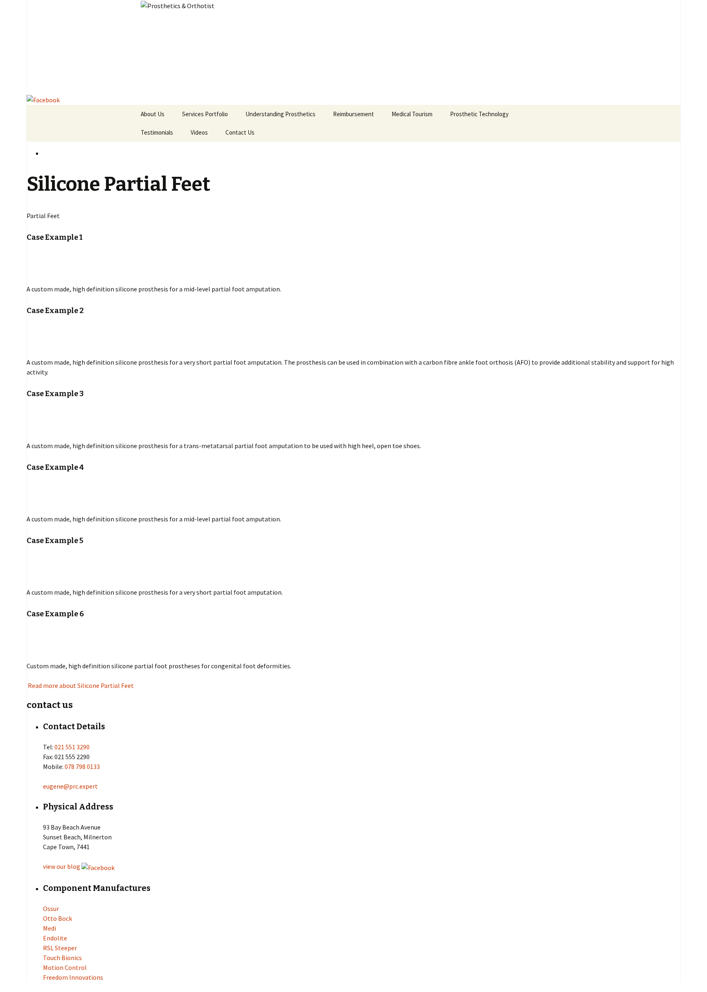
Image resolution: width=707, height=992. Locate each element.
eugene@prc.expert (70, 786)
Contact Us (239, 132)
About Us (152, 114)
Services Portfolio (205, 114)
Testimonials (157, 132)
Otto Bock (57, 918)
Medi (49, 928)
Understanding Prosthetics (280, 114)
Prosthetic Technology (479, 114)
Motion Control (65, 967)
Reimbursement (353, 114)
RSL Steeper (60, 948)
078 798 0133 (82, 766)
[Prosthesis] (353, 47)
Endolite (55, 938)
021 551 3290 (72, 747)
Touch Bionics (62, 958)
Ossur (51, 908)
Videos (199, 132)
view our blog (61, 866)
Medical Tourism (412, 114)
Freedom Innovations (73, 977)
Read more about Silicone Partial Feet (80, 685)
